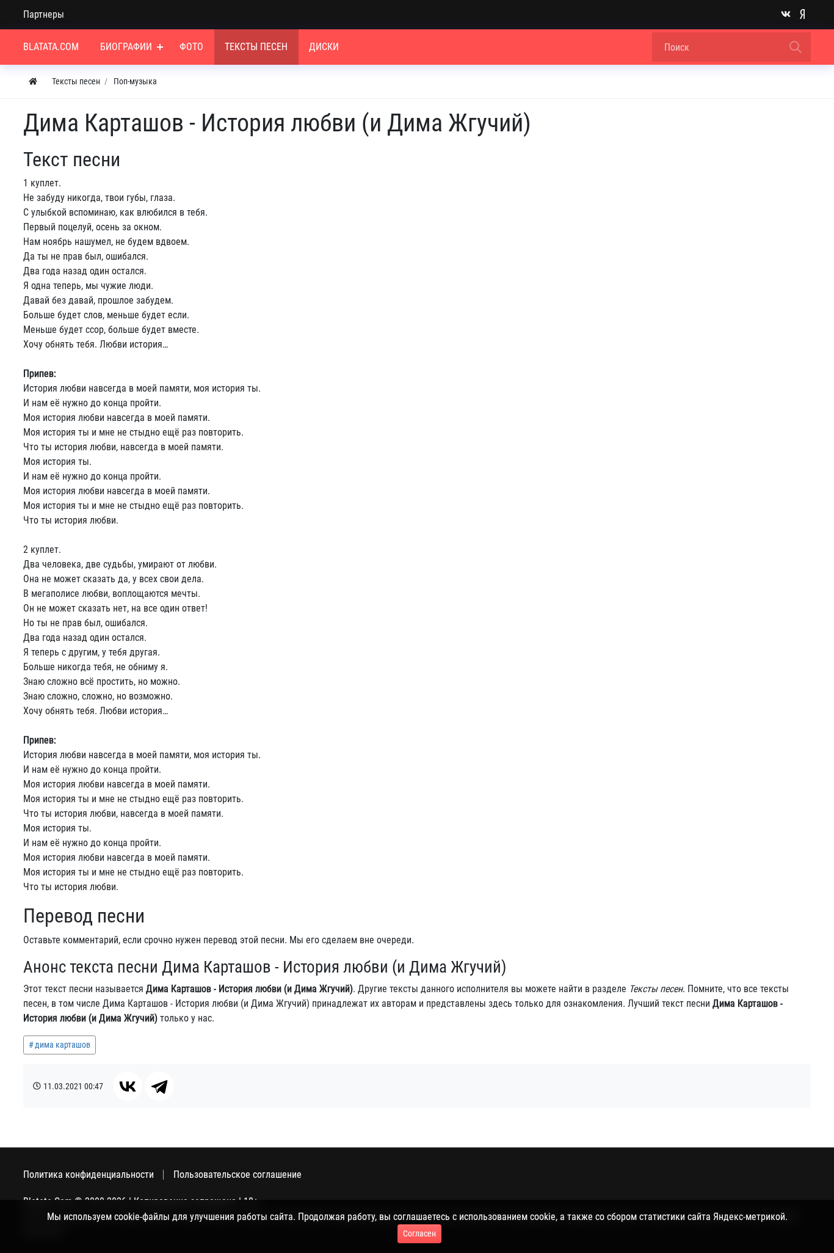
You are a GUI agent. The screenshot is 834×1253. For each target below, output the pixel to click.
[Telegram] (159, 1086)
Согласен (419, 1233)
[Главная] (33, 81)
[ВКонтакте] (127, 1086)
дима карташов (62, 1045)
